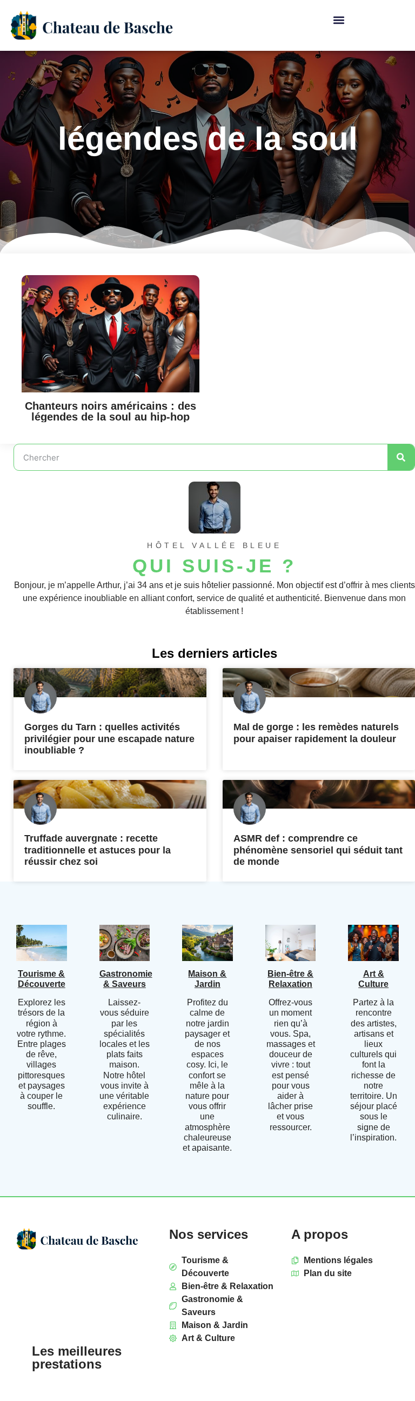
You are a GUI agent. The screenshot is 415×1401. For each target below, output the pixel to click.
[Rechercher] (400, 457)
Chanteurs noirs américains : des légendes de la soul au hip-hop (110, 411)
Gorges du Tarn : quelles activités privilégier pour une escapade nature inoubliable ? (109, 739)
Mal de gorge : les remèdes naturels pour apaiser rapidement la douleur (316, 733)
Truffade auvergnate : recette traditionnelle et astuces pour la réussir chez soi (97, 850)
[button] (338, 20)
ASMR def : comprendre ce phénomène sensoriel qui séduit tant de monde (318, 850)
